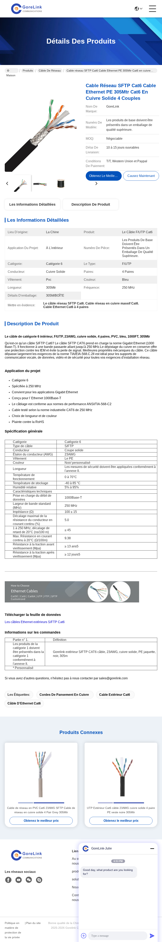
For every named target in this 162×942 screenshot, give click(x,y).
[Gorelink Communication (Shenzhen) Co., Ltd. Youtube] (18, 880)
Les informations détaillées (32, 204)
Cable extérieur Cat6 (114, 694)
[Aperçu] (26, 860)
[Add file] (84, 935)
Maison (12, 70)
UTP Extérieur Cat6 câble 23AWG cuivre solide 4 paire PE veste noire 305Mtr (121, 810)
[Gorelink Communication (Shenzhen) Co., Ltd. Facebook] (8, 880)
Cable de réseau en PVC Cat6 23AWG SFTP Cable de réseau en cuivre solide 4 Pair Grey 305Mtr (41, 810)
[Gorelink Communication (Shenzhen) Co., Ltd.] (26, 9)
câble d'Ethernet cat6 (24, 703)
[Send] (152, 935)
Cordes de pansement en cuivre (64, 694)
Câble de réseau (50, 70)
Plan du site (33, 923)
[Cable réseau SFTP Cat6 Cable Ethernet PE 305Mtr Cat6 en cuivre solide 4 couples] (52, 125)
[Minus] (152, 848)
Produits (28, 70)
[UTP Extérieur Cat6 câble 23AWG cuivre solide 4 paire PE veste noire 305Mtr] (121, 774)
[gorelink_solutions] (39, 880)
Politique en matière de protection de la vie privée (13, 930)
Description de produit (91, 204)
